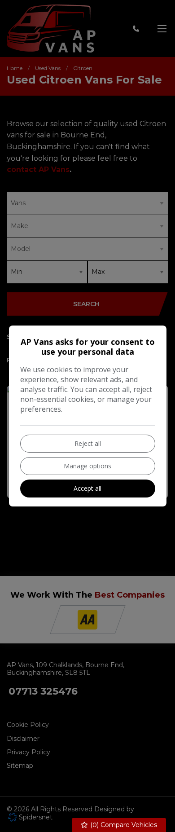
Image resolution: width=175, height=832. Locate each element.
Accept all (87, 488)
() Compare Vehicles (122, 825)
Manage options (87, 466)
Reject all (87, 443)
